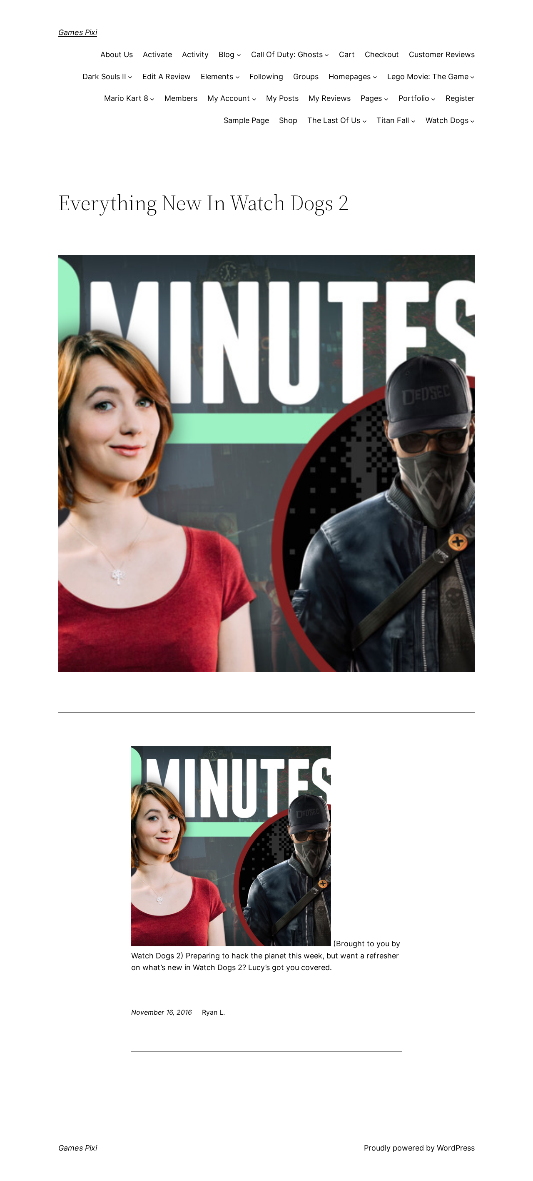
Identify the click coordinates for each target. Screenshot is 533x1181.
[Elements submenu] (237, 77)
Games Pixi (77, 32)
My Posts (282, 98)
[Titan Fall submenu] (413, 120)
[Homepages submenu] (375, 77)
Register (460, 98)
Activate (157, 54)
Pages (371, 98)
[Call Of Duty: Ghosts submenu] (326, 55)
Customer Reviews (442, 54)
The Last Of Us (333, 120)
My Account (228, 98)
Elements (217, 76)
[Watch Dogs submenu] (472, 120)
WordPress (456, 1147)
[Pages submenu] (386, 98)
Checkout (382, 54)
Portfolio (414, 98)
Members (180, 98)
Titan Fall (392, 120)
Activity (195, 54)
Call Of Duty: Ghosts (287, 54)
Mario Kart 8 (126, 98)
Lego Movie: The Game (427, 76)
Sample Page (246, 120)
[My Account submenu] (254, 98)
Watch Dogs (447, 120)
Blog (226, 54)
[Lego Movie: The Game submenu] (472, 77)
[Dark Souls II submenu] (130, 77)
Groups (306, 76)
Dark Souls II (104, 76)
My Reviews (330, 98)
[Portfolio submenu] (433, 98)
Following (266, 76)
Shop (288, 120)
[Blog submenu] (239, 55)
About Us (116, 54)
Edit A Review (166, 76)
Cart (347, 54)
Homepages (350, 76)
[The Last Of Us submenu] (364, 120)
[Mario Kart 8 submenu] (152, 98)
